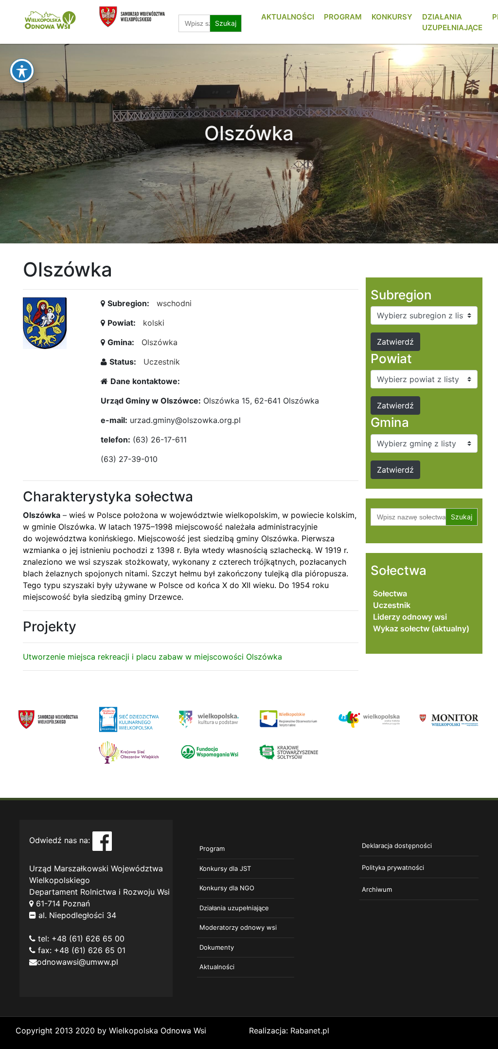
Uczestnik (161, 362)
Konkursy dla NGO (226, 888)
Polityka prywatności (393, 867)
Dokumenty (216, 947)
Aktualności (287, 16)
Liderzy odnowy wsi (410, 617)
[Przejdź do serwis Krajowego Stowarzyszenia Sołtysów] (289, 751)
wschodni (174, 303)
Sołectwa (390, 593)
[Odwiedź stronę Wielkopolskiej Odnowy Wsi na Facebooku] (102, 841)
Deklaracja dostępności (397, 845)
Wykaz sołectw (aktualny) (421, 628)
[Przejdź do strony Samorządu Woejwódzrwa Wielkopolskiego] (48, 718)
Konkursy (392, 16)
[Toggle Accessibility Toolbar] (22, 70)
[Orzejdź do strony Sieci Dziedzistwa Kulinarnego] (128, 718)
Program (343, 16)
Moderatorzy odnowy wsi (238, 927)
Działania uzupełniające (234, 908)
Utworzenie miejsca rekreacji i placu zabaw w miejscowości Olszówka (152, 657)
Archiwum (377, 889)
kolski (153, 323)
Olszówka (160, 342)
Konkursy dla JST (225, 868)
